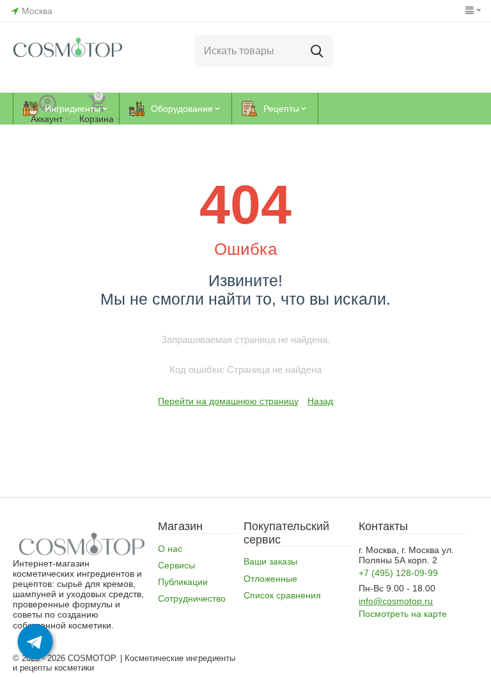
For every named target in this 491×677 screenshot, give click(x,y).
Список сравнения (282, 595)
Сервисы (176, 565)
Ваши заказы (270, 561)
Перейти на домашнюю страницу (228, 401)
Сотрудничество (192, 598)
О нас (170, 549)
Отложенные (270, 579)
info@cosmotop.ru (396, 601)
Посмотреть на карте (403, 614)
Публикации (183, 582)
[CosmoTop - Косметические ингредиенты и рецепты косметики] (68, 50)
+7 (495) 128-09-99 (398, 573)
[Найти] (317, 51)
